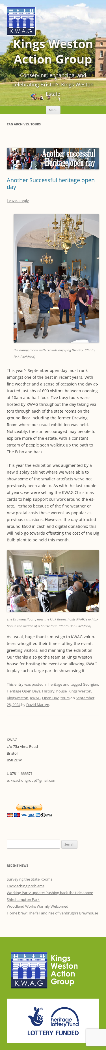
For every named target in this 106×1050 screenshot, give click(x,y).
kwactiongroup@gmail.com (33, 780)
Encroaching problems (25, 885)
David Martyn (37, 704)
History (48, 691)
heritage (55, 684)
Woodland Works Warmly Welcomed (37, 906)
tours (65, 697)
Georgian (90, 684)
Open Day (50, 697)
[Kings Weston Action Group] (21, 34)
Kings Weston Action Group (53, 51)
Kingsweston (17, 697)
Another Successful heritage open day (51, 183)
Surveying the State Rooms (29, 879)
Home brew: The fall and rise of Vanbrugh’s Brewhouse (52, 913)
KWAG (35, 697)
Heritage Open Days (23, 691)
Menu (53, 110)
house (61, 691)
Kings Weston (79, 691)
